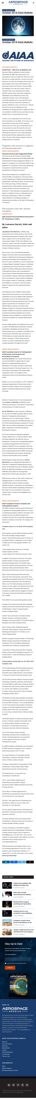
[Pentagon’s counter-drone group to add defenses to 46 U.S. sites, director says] (7, 922)
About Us (4, 1041)
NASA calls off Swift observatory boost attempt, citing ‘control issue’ (22, 894)
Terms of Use (6, 1056)
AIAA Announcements (8, 10)
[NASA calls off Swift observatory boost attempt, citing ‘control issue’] (7, 895)
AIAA (3, 1066)
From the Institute (7, 1044)
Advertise (5, 1046)
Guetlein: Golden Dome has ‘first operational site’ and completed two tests (23, 932)
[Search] (33, 3)
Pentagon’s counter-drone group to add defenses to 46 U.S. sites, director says (22, 922)
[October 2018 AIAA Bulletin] (18, 26)
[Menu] (3, 3)
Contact (4, 1050)
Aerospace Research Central (10, 1070)
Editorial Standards (7, 1052)
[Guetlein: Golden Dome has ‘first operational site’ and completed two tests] (7, 932)
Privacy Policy (6, 1054)
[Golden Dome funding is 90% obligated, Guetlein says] (7, 885)
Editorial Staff (6, 1048)
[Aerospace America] (18, 3)
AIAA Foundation (7, 1068)
